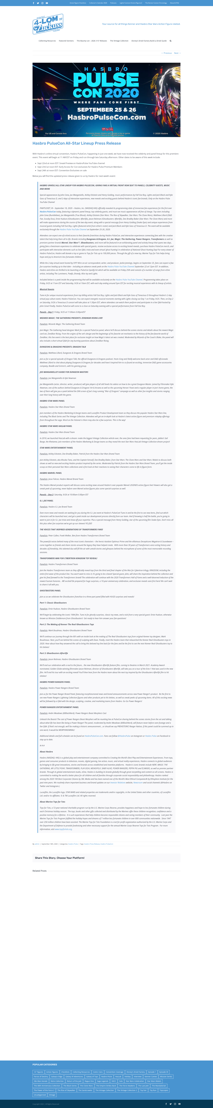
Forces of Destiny (41, 1076)
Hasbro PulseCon (106, 844)
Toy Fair (143, 1090)
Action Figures (52, 1072)
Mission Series (166, 1076)
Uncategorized (40, 1095)
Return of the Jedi (74, 1081)
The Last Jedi (143, 1085)
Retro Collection (57, 1081)
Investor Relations (117, 782)
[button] (170, 40)
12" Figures (38, 1072)
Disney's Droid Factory (136, 1072)
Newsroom (138, 782)
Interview (138, 1076)
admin (37, 844)
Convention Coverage (114, 1072)
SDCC (114, 1081)
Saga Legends (102, 1081)
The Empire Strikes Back (106, 1085)
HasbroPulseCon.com (94, 736)
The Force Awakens (127, 1085)
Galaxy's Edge (56, 1076)
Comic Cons (98, 1072)
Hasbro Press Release (92, 844)
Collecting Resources (81, 1072)
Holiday (127, 1076)
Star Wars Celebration (135, 1081)
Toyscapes (164, 1090)
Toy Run (153, 1090)
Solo (121, 1081)
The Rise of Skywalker (66, 1090)
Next (176, 53)
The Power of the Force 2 (44, 1090)
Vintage (52, 1095)
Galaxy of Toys (92, 1076)
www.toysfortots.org (63, 829)
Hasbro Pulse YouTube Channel (73, 229)
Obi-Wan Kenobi (40, 1081)
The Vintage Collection (105, 1090)
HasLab (118, 1076)
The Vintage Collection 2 (127, 1090)
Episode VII (163, 1072)
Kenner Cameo (151, 1076)
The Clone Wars (86, 1085)
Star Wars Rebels (154, 1081)
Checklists (65, 1072)
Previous (168, 53)
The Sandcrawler (85, 1090)
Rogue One (89, 1081)
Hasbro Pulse (151, 736)
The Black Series (70, 1085)
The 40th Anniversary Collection (47, 1085)
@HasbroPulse (124, 736)
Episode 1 (152, 1072)
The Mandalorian (159, 1085)
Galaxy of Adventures (74, 1076)
